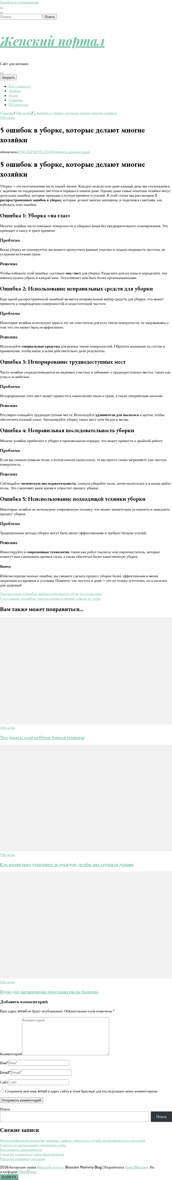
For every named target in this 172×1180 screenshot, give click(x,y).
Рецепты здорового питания (22, 1159)
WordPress (27, 1172)
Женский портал (52, 40)
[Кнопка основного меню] (1, 73)
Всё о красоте (19, 86)
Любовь (14, 91)
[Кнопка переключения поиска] (1, 12)
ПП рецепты (18, 104)
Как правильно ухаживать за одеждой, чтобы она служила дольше (67, 864)
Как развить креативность (21, 1149)
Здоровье (15, 100)
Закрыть (8, 77)
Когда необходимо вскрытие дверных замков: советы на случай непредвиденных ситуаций (72, 1140)
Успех (13, 95)
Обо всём (7, 117)
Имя (4, 1063)
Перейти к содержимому (19, 2)
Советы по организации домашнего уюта (33, 1145)
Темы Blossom (136, 1167)
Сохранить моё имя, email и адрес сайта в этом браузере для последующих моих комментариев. (81, 1091)
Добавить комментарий (71, 152)
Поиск (5, 1109)
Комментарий (11, 1054)
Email (5, 1072)
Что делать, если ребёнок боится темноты (42, 737)
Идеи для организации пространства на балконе (49, 991)
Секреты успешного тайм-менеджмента (32, 1154)
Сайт (4, 1082)
